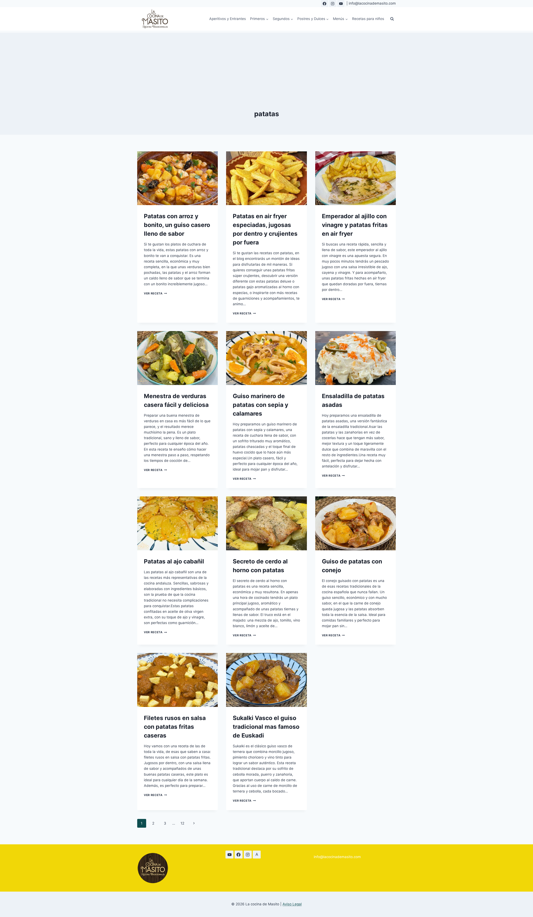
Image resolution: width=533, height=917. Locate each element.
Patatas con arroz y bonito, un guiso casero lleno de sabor (177, 225)
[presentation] (177, 178)
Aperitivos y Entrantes (227, 19)
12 (182, 823)
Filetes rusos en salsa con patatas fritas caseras (175, 726)
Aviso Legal (292, 904)
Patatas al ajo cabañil (174, 561)
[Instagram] (332, 3)
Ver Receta (155, 293)
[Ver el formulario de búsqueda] (392, 19)
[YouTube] (340, 3)
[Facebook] (324, 3)
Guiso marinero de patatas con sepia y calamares (260, 404)
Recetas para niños (368, 19)
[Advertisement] (266, 62)
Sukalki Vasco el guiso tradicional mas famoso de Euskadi (266, 726)
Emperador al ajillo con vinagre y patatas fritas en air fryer (355, 225)
